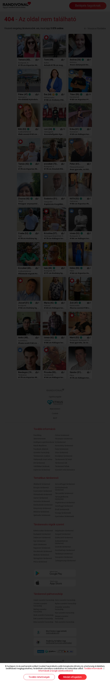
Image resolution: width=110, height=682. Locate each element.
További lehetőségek (39, 677)
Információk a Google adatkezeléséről (56, 671)
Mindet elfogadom (72, 677)
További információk (93, 668)
